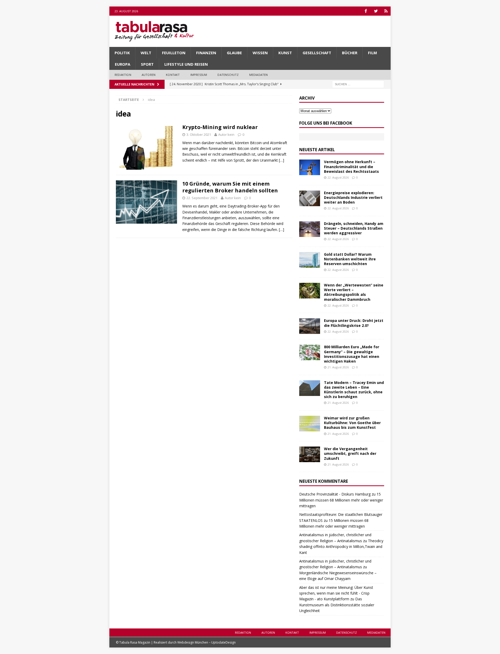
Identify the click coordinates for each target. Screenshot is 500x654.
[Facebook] (365, 11)
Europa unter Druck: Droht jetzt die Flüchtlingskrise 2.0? (353, 323)
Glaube (234, 52)
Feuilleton (173, 52)
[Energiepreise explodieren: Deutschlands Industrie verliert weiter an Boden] (309, 198)
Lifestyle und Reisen (186, 64)
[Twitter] (375, 11)
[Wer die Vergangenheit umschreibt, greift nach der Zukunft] (309, 454)
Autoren (148, 75)
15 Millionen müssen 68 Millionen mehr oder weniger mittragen (341, 500)
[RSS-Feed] (386, 11)
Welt (146, 52)
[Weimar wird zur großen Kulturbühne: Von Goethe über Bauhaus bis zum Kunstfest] (309, 423)
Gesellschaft (317, 52)
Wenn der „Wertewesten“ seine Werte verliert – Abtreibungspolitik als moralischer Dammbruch (353, 292)
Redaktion (123, 75)
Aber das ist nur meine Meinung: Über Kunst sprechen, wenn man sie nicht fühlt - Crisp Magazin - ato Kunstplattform (336, 593)
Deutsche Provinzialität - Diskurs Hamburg (335, 494)
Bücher (349, 52)
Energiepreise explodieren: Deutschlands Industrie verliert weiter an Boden (353, 197)
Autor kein (226, 134)
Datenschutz (228, 75)
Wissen (260, 52)
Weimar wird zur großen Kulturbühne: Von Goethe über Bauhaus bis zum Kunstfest (352, 422)
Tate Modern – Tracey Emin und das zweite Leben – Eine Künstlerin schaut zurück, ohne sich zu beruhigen (354, 389)
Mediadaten (258, 75)
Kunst (285, 52)
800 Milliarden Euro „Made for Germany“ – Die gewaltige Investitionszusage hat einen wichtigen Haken (351, 354)
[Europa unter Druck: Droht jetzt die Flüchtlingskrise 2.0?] (309, 326)
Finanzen (206, 52)
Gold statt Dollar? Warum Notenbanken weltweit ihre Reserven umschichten (350, 259)
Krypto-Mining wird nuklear (220, 127)
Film (372, 52)
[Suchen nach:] (358, 83)
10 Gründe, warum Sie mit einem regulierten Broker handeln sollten (230, 187)
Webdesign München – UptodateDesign (206, 642)
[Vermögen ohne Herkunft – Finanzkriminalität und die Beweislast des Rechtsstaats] (309, 167)
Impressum (198, 75)
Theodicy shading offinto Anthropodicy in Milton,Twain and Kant (341, 546)
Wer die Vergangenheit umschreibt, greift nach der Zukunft (350, 453)
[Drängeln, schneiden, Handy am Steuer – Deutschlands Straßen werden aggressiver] (309, 229)
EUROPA (122, 64)
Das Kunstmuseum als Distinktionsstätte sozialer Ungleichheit (336, 604)
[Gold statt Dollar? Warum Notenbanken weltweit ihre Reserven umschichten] (309, 260)
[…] (281, 160)
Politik (122, 52)
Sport (147, 64)
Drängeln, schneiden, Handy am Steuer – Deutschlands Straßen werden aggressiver (353, 228)
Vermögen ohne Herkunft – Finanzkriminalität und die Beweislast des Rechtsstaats (351, 166)
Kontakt (173, 75)
